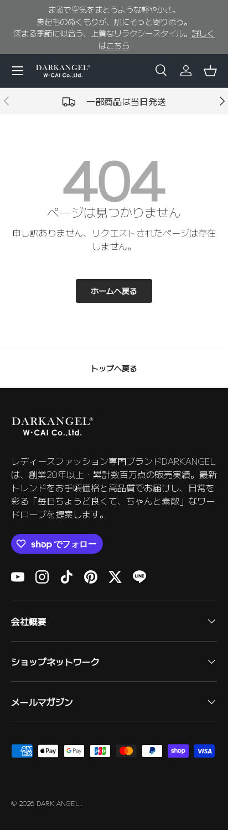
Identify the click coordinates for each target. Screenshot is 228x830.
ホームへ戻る (114, 290)
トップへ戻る (114, 368)
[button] (210, 71)
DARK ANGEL (58, 802)
